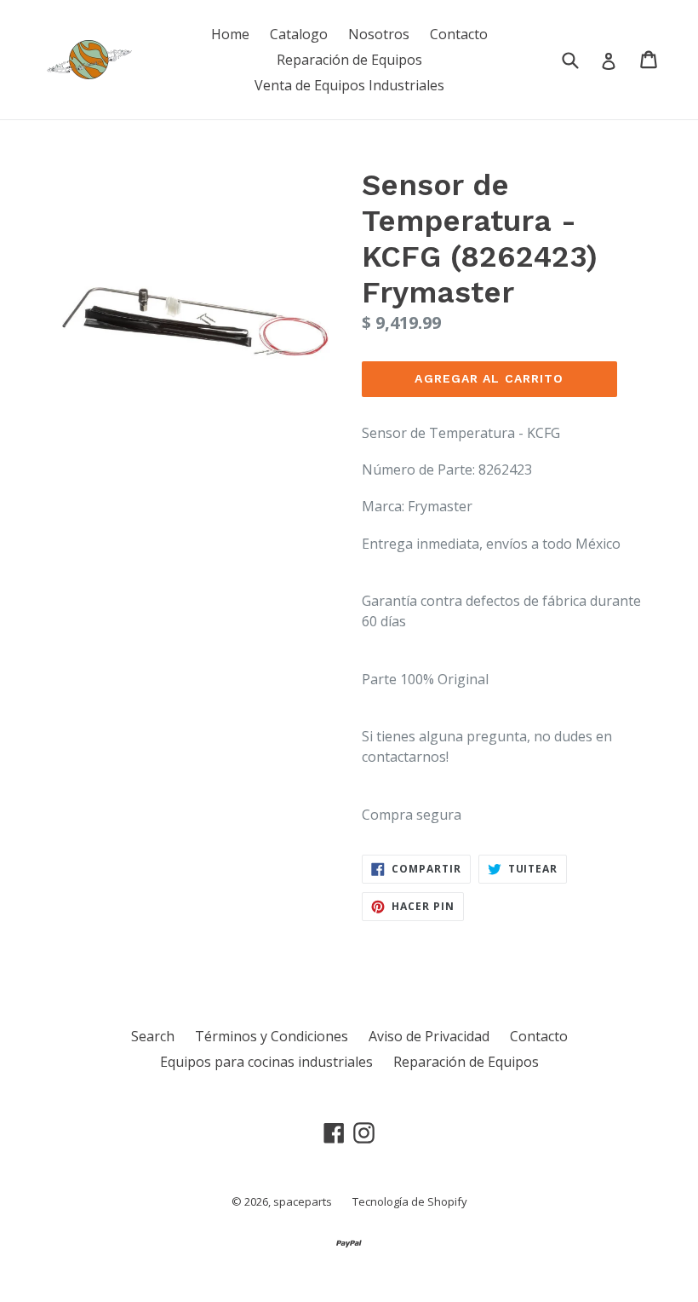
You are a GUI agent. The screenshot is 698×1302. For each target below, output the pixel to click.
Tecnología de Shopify (409, 1201)
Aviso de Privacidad (429, 1036)
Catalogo (299, 34)
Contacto (459, 34)
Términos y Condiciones (271, 1036)
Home (230, 34)
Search (152, 1036)
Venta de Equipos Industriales (349, 85)
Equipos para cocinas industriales (266, 1061)
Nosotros (378, 34)
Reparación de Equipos (349, 59)
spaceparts (302, 1201)
